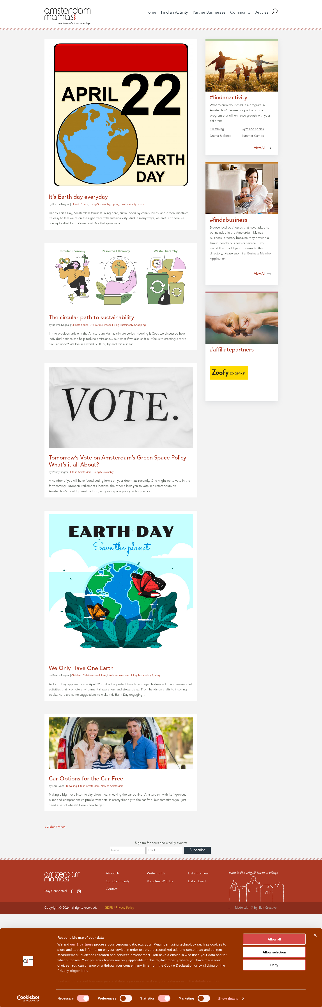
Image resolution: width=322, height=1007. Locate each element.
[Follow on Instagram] (78, 891)
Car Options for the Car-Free (86, 779)
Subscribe (197, 850)
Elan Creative (268, 907)
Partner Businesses (209, 12)
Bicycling (71, 786)
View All (259, 148)
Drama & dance (220, 135)
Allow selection (274, 952)
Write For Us (156, 873)
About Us (112, 873)
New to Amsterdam (112, 786)
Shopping (140, 325)
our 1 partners (81, 944)
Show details (228, 998)
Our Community (117, 881)
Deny (274, 965)
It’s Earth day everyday (78, 197)
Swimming (217, 129)
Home (150, 12)
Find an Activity (174, 12)
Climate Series (79, 204)
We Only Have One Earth (81, 668)
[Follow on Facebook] (71, 891)
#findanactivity (228, 98)
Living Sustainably (100, 204)
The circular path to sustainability (91, 318)
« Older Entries (54, 827)
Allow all (274, 939)
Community (240, 12)
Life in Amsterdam (100, 325)
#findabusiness (229, 220)
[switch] (126, 998)
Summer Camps (253, 135)
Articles (261, 12)
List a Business (198, 873)
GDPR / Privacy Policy (119, 907)
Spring (115, 204)
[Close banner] (315, 935)
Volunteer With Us (160, 881)
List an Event (197, 881)
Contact (111, 889)
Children (76, 675)
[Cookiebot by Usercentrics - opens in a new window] (28, 998)
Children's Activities (94, 675)
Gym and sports (253, 129)
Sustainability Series (132, 204)
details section (207, 981)
